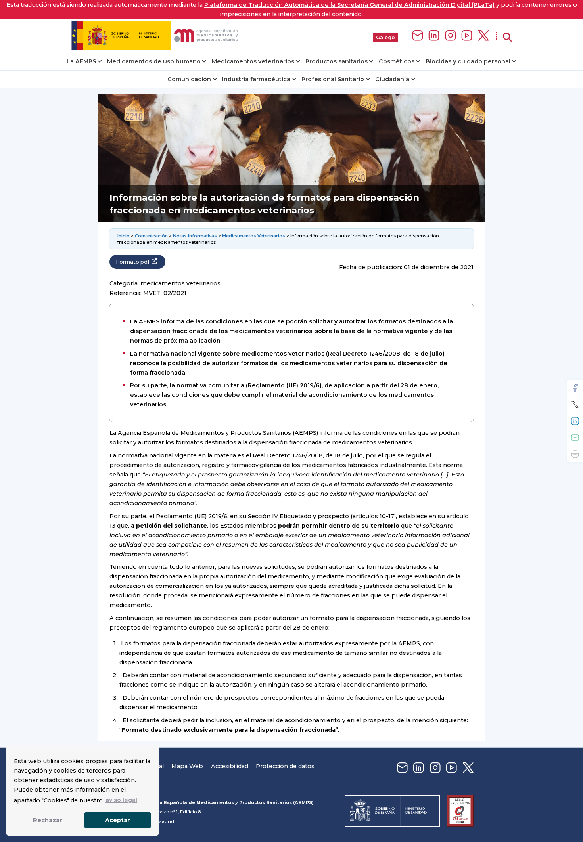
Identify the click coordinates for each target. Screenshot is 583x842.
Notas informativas (195, 236)
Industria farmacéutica (256, 79)
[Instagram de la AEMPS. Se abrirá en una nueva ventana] (450, 36)
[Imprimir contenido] (575, 454)
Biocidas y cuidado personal (468, 61)
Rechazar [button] (47, 820)
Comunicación (189, 79)
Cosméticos (396, 61)
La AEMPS (81, 61)
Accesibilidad (229, 766)
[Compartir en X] (575, 404)
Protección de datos (285, 766)
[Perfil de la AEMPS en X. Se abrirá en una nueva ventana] (483, 36)
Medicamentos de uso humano (154, 61)
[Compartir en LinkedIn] (575, 421)
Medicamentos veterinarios (253, 61)
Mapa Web (187, 766)
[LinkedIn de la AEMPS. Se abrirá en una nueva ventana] (434, 36)
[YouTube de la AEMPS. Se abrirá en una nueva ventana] (466, 36)
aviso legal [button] (121, 800)
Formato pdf (133, 262)
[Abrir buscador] (507, 37)
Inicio (123, 236)
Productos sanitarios (336, 61)
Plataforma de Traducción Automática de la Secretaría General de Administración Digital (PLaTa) (349, 4)
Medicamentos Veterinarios (253, 236)
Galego (385, 37)
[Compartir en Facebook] (575, 388)
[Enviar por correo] (575, 438)
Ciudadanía (392, 79)
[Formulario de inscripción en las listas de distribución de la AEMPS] (417, 36)
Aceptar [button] (117, 820)
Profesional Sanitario (332, 79)
